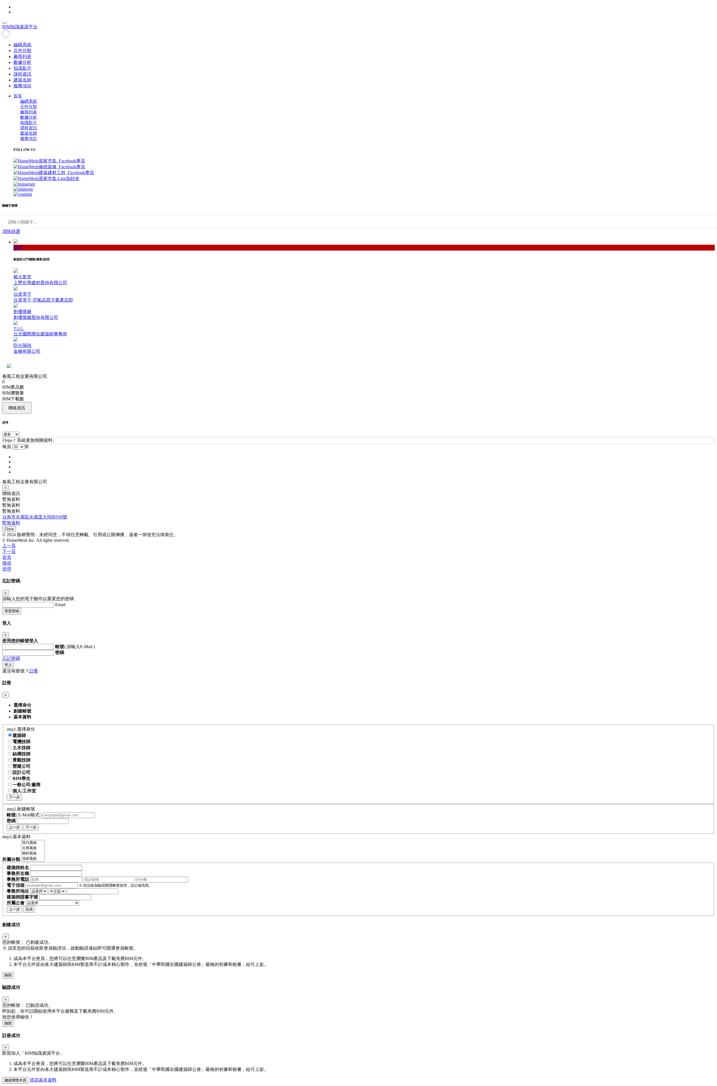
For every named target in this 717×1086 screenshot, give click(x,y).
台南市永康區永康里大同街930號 (34, 517)
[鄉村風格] (33, 853)
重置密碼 (11, 611)
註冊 (33, 671)
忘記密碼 (11, 658)
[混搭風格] (33, 858)
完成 (29, 909)
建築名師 (22, 80)
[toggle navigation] (4, 23)
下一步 (14, 797)
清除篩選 (11, 231)
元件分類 (22, 50)
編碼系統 (22, 44)
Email (60, 604)
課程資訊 (22, 74)
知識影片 (22, 68)
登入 (8, 665)
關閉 (8, 975)
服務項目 (22, 85)
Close (9, 529)
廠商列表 (22, 56)
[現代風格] (33, 843)
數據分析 (22, 62)
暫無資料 (11, 522)
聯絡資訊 (16, 407)
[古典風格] (33, 848)
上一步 (14, 827)
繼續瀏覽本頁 (15, 1080)
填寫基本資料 (43, 1080)
